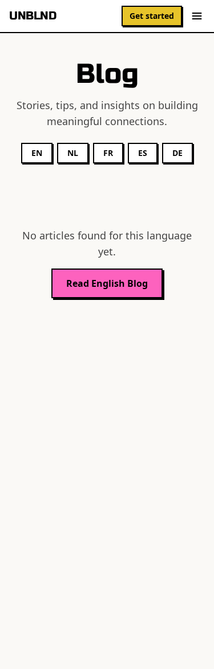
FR (108, 152)
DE (177, 152)
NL (72, 152)
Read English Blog (107, 283)
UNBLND (32, 16)
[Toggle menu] (197, 16)
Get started (152, 15)
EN (36, 152)
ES (142, 152)
